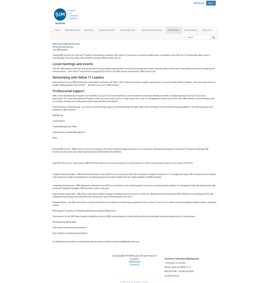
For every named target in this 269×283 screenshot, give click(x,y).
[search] (213, 37)
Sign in (211, 3)
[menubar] (199, 2)
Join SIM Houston (60, 49)
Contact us (134, 264)
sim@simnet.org (172, 275)
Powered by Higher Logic (134, 282)
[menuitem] (199, 2)
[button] (89, 30)
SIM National (198, 3)
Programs (134, 259)
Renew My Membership (63, 47)
